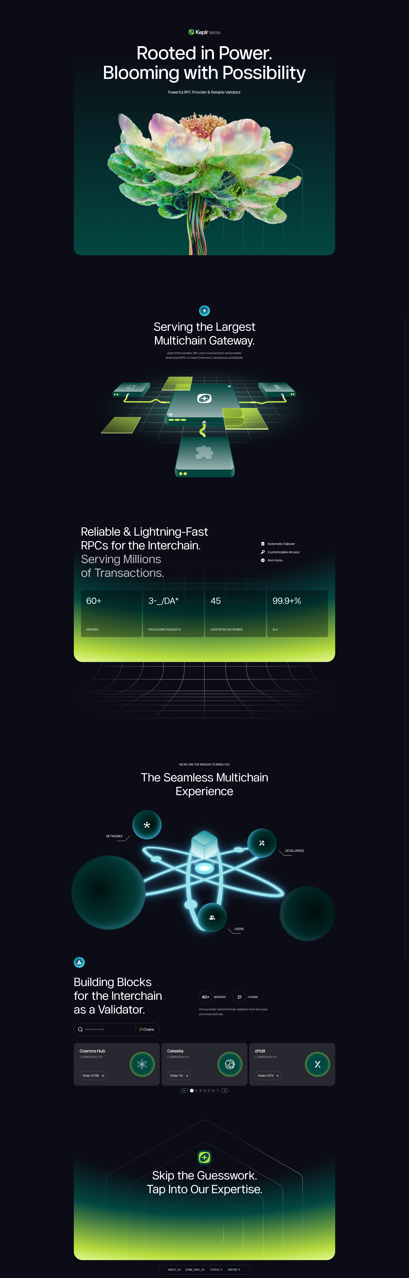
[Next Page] (224, 1091)
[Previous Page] (184, 1091)
